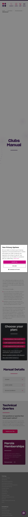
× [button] (24, 247)
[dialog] (14, 258)
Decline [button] (14, 266)
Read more (16, 258)
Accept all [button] (14, 262)
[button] (14, 269)
